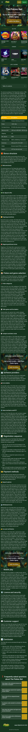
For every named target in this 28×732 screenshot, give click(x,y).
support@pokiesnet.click (20, 725)
